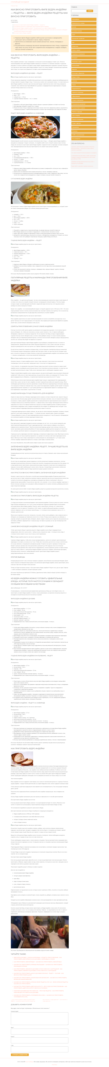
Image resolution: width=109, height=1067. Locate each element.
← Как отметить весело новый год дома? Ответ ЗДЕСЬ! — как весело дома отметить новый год (23, 1000)
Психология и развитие (78, 104)
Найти (90, 10)
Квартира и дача (76, 62)
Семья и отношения (77, 119)
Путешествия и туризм (78, 108)
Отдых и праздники (77, 100)
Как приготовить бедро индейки (22, 33)
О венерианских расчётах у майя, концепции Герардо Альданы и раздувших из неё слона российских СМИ (83, 157)
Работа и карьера (77, 112)
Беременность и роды (78, 23)
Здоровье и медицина (78, 54)
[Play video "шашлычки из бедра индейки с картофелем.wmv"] (40, 932)
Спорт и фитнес (76, 123)
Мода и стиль (76, 77)
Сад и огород (76, 115)
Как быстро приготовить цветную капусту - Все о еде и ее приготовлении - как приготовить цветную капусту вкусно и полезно (40, 987)
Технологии (75, 127)
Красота (74, 69)
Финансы (74, 131)
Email (12, 1036)
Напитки (74, 81)
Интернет (74, 58)
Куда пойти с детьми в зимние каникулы (82, 166)
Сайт (12, 1045)
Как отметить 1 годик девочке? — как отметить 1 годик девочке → (55, 1000)
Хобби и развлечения (78, 135)
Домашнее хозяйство (78, 38)
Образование (76, 96)
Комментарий (14, 1011)
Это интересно (76, 139)
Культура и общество (78, 73)
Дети (73, 35)
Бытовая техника (77, 31)
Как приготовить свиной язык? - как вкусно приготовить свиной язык (38, 962)
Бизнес (74, 27)
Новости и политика (77, 92)
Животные (75, 46)
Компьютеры (75, 65)
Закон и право (76, 50)
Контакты (54, 1065)
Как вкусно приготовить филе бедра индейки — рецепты (29, 25)
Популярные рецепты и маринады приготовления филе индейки (31, 26)
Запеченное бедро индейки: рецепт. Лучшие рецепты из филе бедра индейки (35, 28)
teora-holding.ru (29, 1062)
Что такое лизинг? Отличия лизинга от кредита (83, 153)
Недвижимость (76, 88)
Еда (73, 42)
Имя (12, 1027)
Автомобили (75, 19)
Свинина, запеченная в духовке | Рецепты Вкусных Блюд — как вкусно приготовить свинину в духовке (82, 148)
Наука (74, 85)
